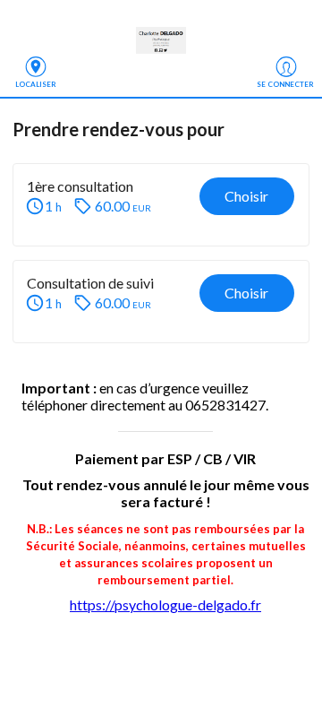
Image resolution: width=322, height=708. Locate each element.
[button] (161, 204)
